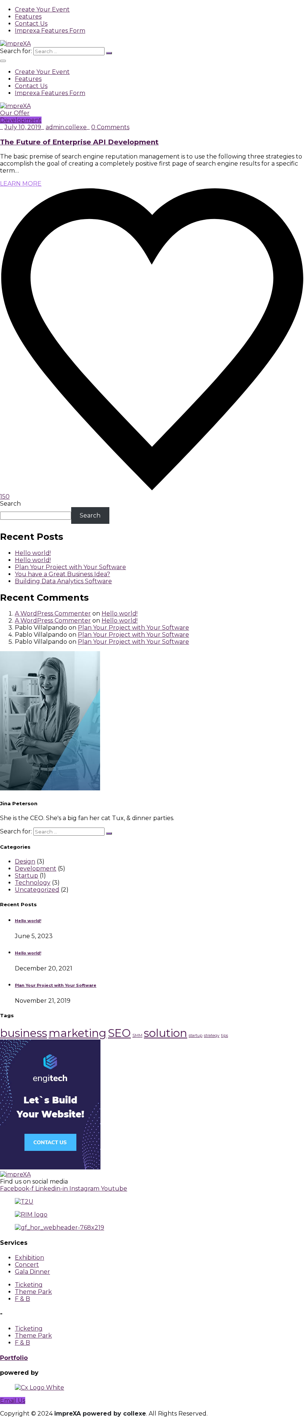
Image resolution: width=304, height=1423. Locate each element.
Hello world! (33, 553)
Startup (26, 875)
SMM (137, 1035)
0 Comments (110, 127)
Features (28, 16)
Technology (32, 882)
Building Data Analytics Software (63, 581)
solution (165, 1033)
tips (224, 1035)
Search (10, 503)
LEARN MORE (21, 183)
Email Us (12, 1400)
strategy (211, 1035)
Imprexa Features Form (50, 30)
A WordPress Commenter (53, 613)
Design (25, 861)
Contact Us (31, 23)
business (23, 1033)
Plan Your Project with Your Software (70, 567)
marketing (77, 1033)
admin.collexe (66, 127)
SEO (119, 1033)
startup (195, 1035)
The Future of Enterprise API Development (79, 142)
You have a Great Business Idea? (62, 574)
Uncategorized (37, 889)
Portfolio (14, 1357)
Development (21, 120)
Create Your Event (42, 9)
